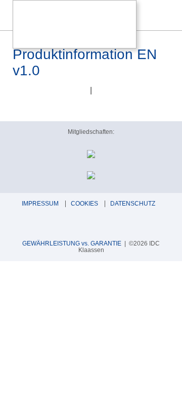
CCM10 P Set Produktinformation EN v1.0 (85, 54)
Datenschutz (132, 203)
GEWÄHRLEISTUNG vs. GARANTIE (71, 243)
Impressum (40, 203)
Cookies (84, 203)
